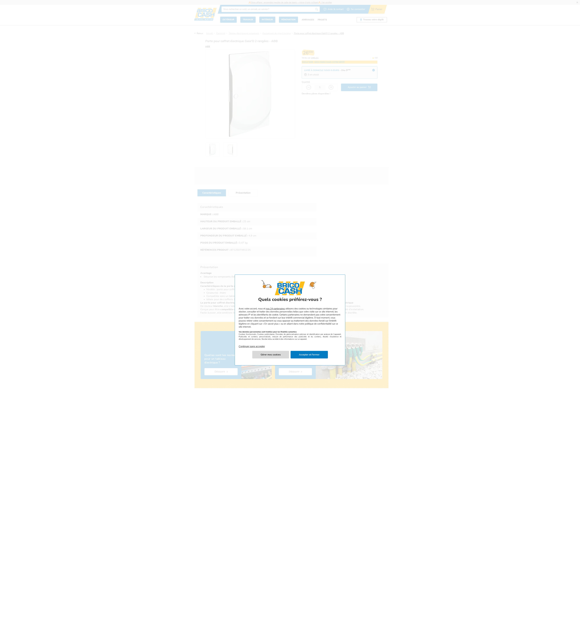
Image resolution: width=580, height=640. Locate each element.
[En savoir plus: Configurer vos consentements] (270, 354)
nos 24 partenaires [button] (275, 308)
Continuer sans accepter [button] (252, 344)
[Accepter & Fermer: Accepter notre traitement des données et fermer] (309, 354)
